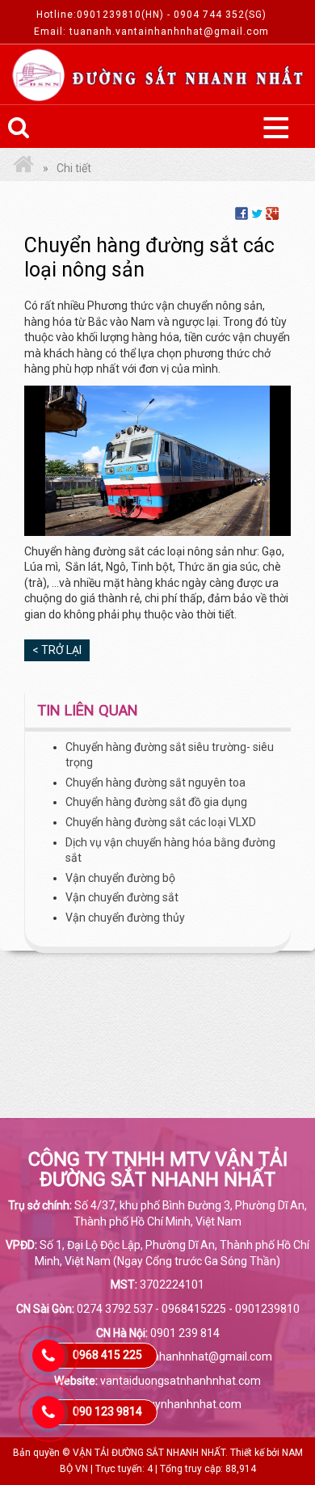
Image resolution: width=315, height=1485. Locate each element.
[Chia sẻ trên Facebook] (241, 212)
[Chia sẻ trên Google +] (272, 212)
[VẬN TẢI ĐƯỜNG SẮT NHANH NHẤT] (157, 74)
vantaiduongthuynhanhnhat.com (158, 1404)
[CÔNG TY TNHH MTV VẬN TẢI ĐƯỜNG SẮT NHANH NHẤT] (23, 168)
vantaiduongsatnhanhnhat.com (180, 1380)
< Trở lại (57, 649)
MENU (275, 126)
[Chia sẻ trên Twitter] (256, 212)
